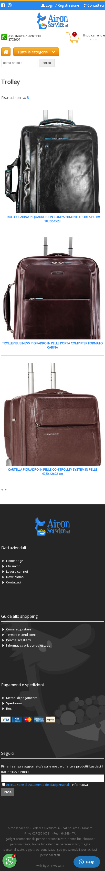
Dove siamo (15, 577)
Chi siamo (13, 566)
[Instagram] (9, 5)
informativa (80, 785)
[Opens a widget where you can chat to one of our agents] (86, 862)
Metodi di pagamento (22, 698)
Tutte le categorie (33, 51)
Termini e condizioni (21, 634)
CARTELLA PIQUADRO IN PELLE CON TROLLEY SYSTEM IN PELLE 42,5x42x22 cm (52, 471)
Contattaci (95, 5)
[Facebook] (3, 5)
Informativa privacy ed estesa (28, 645)
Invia (7, 792)
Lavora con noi (17, 571)
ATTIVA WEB (55, 866)
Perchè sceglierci (18, 640)
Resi (9, 708)
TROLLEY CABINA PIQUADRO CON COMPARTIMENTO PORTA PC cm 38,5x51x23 (52, 219)
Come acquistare (18, 629)
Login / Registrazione (62, 5)
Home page (14, 560)
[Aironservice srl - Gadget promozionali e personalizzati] (5, 51)
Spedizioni (14, 703)
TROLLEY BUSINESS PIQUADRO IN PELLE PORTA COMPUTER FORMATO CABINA (52, 345)
